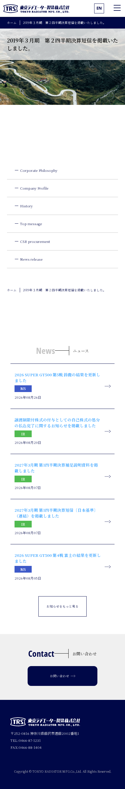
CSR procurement (35, 241)
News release (31, 259)
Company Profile (34, 188)
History (26, 205)
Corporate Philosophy (39, 170)
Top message (31, 223)
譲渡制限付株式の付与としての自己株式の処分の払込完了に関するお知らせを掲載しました (57, 422)
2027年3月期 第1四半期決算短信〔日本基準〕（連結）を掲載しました (56, 513)
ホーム (12, 22)
